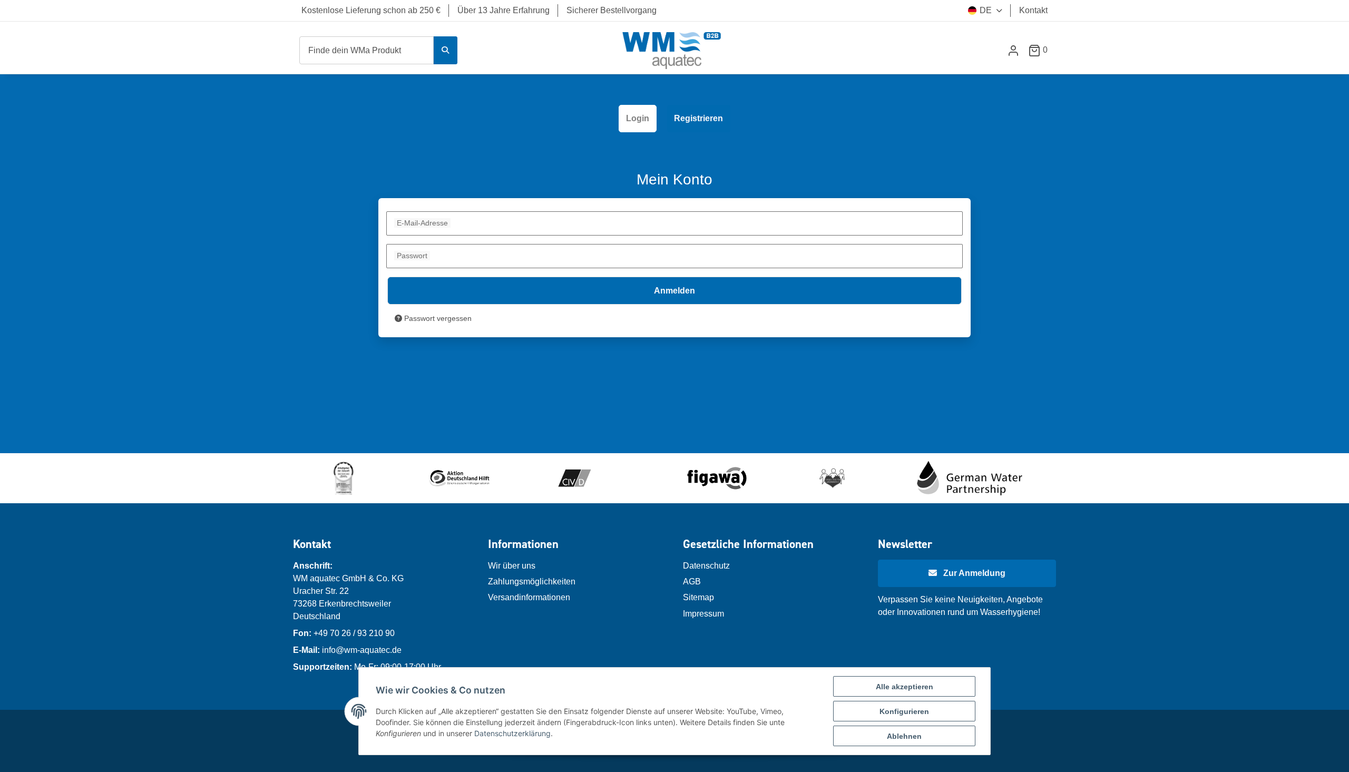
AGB (692, 581)
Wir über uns (511, 565)
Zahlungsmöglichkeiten (531, 581)
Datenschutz (706, 565)
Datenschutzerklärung (512, 733)
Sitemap (698, 597)
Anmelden (674, 290)
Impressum (703, 613)
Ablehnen (904, 736)
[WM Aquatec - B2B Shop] (672, 50)
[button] (1013, 50)
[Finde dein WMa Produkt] (445, 50)
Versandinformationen (529, 597)
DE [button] (986, 10)
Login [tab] (637, 118)
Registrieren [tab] (698, 118)
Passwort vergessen (437, 318)
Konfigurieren (904, 711)
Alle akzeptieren (904, 686)
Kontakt (1033, 10)
